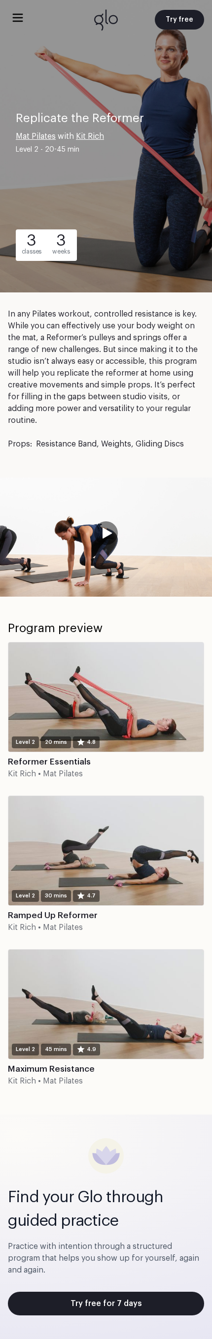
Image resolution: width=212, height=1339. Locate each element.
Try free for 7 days (106, 1303)
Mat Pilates (36, 136)
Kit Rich (90, 136)
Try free (179, 19)
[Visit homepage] (106, 20)
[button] (106, 537)
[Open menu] (18, 18)
